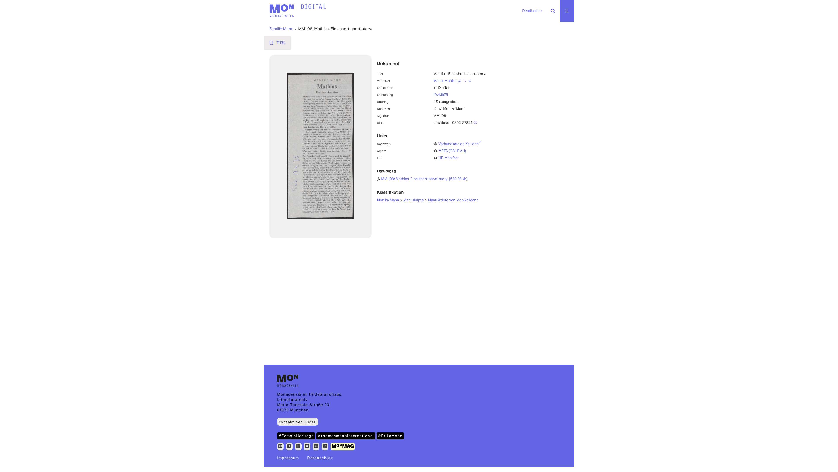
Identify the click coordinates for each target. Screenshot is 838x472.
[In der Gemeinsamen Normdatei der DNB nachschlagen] (464, 81)
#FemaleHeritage (296, 436)
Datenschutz (320, 458)
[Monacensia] (281, 10)
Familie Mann (281, 28)
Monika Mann (388, 200)
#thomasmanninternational (346, 436)
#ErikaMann (390, 436)
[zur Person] (459, 81)
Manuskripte (413, 200)
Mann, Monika (445, 81)
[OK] (553, 11)
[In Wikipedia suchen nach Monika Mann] (470, 81)
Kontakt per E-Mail (297, 422)
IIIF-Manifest (448, 158)
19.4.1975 (440, 95)
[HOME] (314, 6)
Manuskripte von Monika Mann (453, 200)
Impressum (288, 458)
